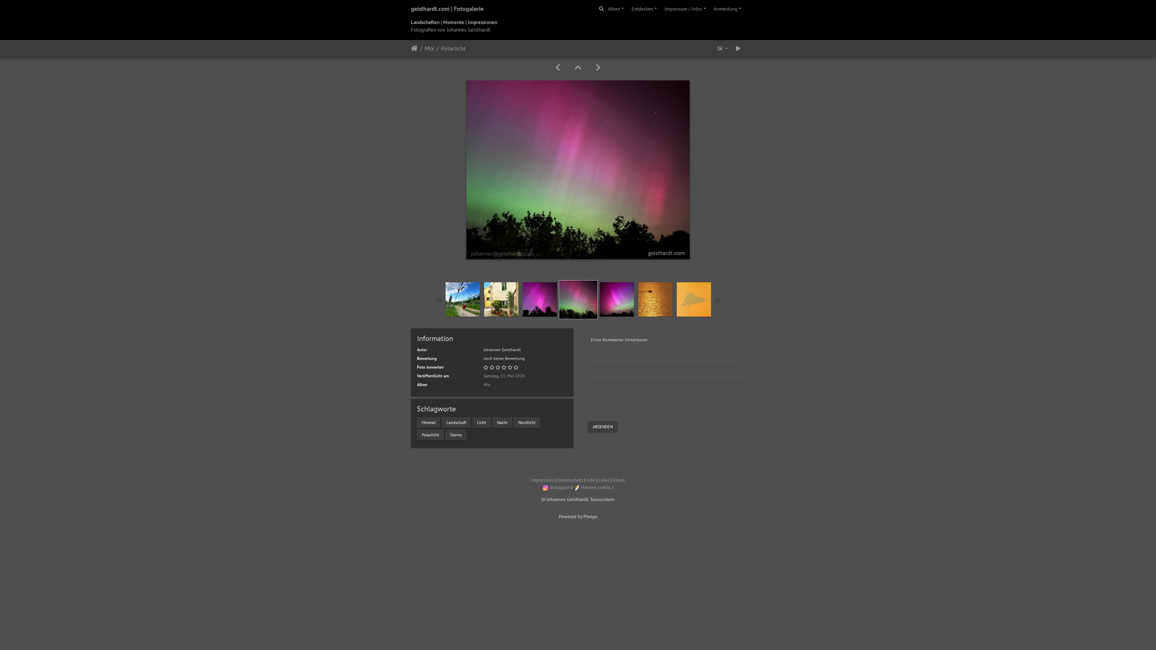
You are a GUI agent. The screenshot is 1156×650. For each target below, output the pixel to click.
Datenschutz (570, 480)
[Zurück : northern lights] (557, 68)
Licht (481, 422)
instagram (560, 487)
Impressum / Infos (683, 9)
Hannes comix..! (597, 487)
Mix (429, 48)
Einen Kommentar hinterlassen (619, 339)
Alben (614, 9)
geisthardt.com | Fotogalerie (447, 9)
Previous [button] (439, 301)
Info (591, 480)
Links (604, 480)
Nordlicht (527, 422)
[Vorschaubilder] (578, 68)
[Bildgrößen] (722, 48)
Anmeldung (725, 9)
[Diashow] (738, 48)
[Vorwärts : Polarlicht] (598, 68)
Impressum (542, 480)
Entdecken (642, 9)
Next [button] (717, 301)
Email (619, 480)
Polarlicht (430, 434)
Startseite (414, 48)
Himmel (429, 422)
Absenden (603, 426)
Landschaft (456, 422)
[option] (462, 299)
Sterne (456, 434)
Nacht (502, 422)
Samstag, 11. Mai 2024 (504, 376)
